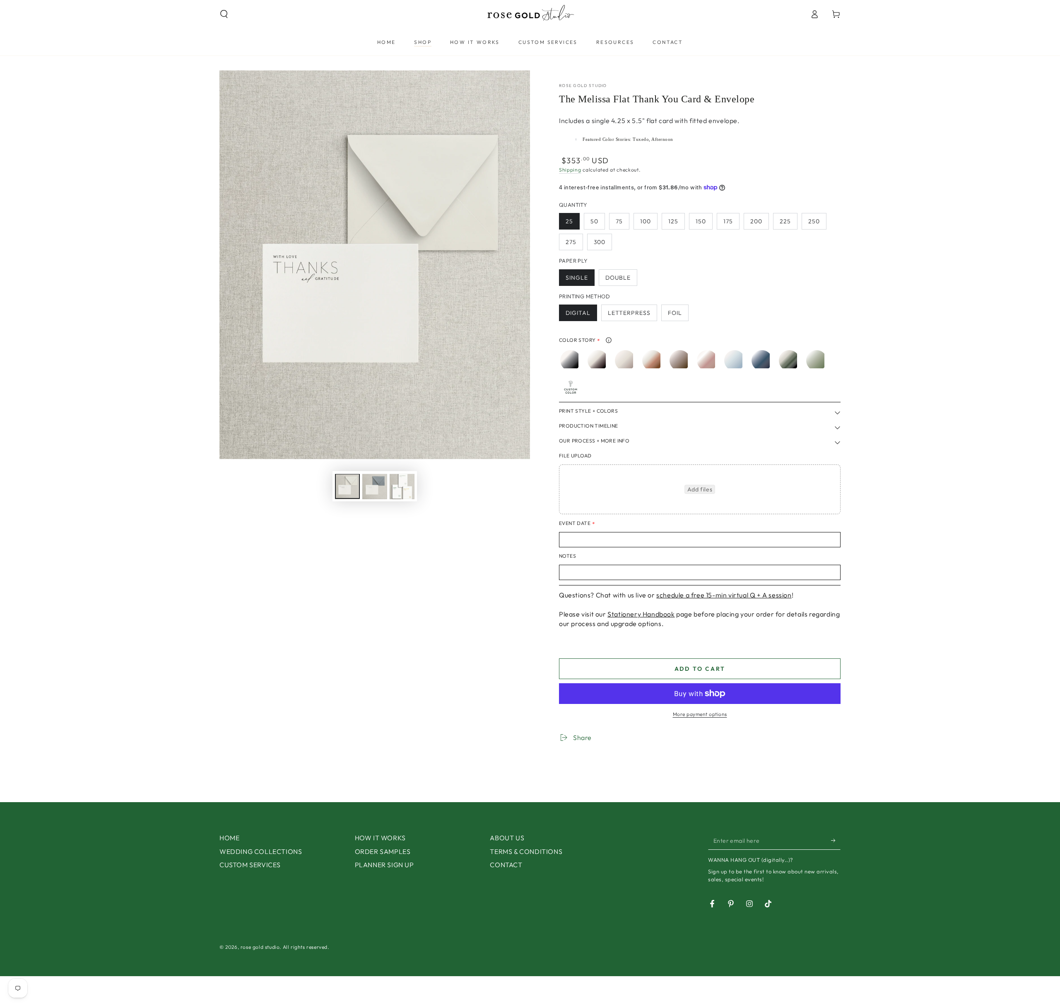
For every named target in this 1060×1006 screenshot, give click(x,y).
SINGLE (577, 277)
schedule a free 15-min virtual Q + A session (723, 595)
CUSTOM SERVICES (250, 865)
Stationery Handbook (641, 614)
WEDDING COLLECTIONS (260, 851)
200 (756, 221)
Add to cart (700, 668)
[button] (224, 14)
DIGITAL (578, 313)
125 (673, 221)
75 (619, 221)
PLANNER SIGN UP (384, 865)
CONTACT (506, 865)
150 (701, 221)
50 (594, 221)
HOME (229, 838)
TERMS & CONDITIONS (526, 851)
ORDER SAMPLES (383, 851)
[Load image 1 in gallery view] (347, 486)
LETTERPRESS (629, 313)
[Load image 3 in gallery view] (402, 486)
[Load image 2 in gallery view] (374, 486)
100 (645, 221)
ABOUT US (507, 838)
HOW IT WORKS (380, 838)
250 (814, 221)
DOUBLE (618, 277)
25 (569, 221)
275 (571, 242)
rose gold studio (583, 85)
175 (728, 221)
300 (599, 242)
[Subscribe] (836, 840)
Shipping (570, 170)
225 (785, 221)
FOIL (675, 313)
